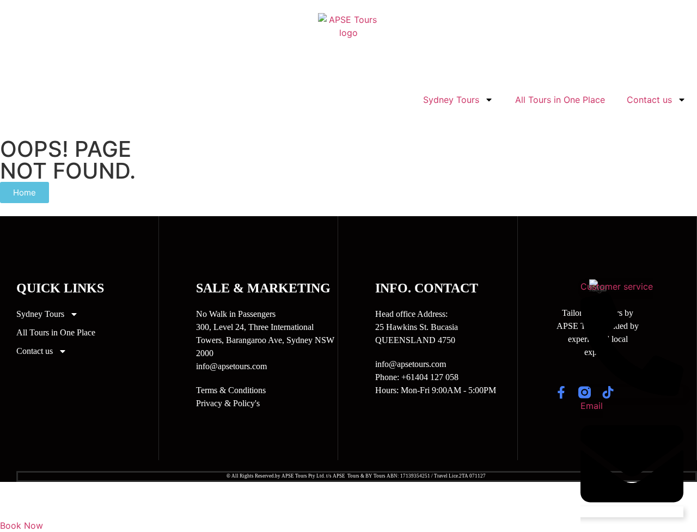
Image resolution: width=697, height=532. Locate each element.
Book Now (21, 525)
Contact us (649, 99)
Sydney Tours (451, 99)
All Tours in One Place (560, 99)
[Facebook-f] (561, 392)
